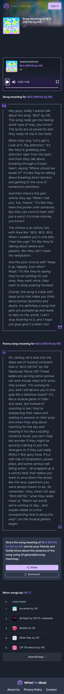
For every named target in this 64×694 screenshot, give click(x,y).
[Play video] (7, 82)
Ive (15, 6)
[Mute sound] (14, 82)
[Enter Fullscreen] (57, 82)
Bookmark (34, 574)
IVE (24, 26)
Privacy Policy (33, 689)
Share (34, 567)
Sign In (55, 5)
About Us (13, 689)
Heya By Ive (27, 6)
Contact (51, 689)
